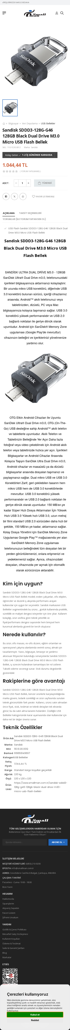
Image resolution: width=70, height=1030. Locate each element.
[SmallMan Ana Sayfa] (35, 13)
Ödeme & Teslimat (11, 943)
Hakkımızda (8, 898)
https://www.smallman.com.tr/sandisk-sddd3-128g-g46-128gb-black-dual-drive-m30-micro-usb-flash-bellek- (40, 787)
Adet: (5, 183)
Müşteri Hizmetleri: (13, 863)
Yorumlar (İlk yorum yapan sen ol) (24, 219)
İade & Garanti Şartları (13, 948)
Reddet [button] (35, 1020)
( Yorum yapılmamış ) (30, 171)
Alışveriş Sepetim (10, 908)
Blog (4, 952)
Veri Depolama (30, 123)
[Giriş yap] (57, 13)
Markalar (6, 957)
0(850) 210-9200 (33, 863)
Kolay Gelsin (11, 155)
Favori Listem (8, 912)
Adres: (6, 872)
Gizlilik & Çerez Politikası (14, 929)
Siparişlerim (8, 903)
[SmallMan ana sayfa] (35, 818)
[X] (14, 196)
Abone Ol (57, 842)
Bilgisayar (13, 123)
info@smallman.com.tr (23, 868)
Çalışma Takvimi (11, 877)
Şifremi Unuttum (10, 917)
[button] (5, 13)
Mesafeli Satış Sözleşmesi (15, 934)
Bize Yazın (7, 886)
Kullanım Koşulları (11, 938)
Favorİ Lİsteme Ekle (45, 197)
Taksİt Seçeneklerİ (30, 213)
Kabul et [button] (35, 1014)
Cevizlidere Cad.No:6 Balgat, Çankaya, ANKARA (33, 872)
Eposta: (6, 868)
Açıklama (9, 213)
